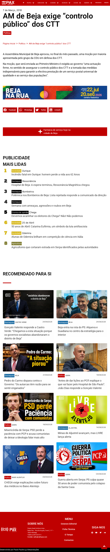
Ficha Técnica (68, 529)
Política (7, 33)
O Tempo (69, 535)
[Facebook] (92, 532)
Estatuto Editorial (69, 524)
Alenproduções (33, 550)
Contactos (68, 540)
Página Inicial (9, 43)
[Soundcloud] (104, 532)
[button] (10, 109)
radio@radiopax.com (40, 537)
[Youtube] (96, 532)
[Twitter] (100, 532)
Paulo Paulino (19, 550)
